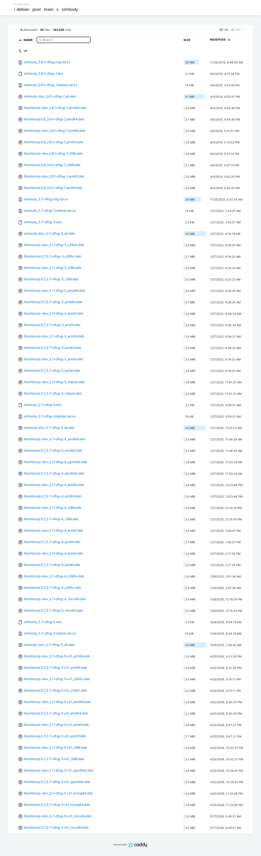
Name (29, 39)
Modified (218, 39)
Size (187, 40)
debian (23, 9)
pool (36, 9)
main (48, 9)
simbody (70, 9)
